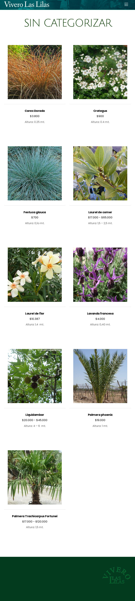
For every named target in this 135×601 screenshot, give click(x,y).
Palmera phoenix (100, 415)
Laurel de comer (100, 212)
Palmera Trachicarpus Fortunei (34, 516)
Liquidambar (35, 415)
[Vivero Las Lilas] (116, 582)
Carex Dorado (35, 111)
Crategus (100, 111)
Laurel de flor (34, 314)
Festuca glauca (35, 212)
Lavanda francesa (100, 314)
